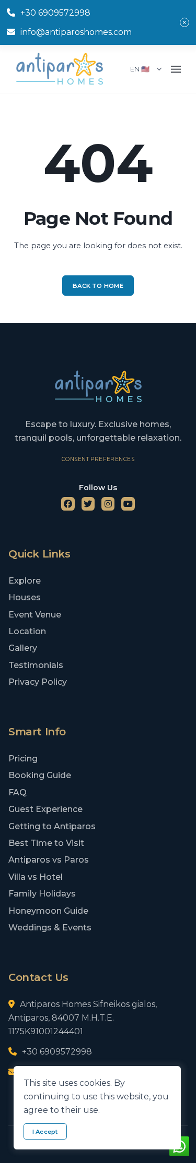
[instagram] (108, 504)
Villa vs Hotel (35, 877)
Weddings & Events (49, 927)
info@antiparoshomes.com (76, 32)
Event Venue (34, 615)
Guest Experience (45, 809)
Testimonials (35, 665)
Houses (24, 597)
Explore (24, 581)
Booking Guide (39, 775)
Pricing (23, 759)
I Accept (45, 1131)
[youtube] (128, 504)
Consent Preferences (98, 459)
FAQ (17, 792)
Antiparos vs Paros (48, 860)
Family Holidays (42, 894)
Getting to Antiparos (52, 826)
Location (27, 631)
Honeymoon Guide (48, 911)
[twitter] (88, 504)
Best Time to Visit (46, 843)
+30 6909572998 (55, 13)
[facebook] (68, 504)
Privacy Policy (37, 682)
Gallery (22, 648)
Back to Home (98, 285)
